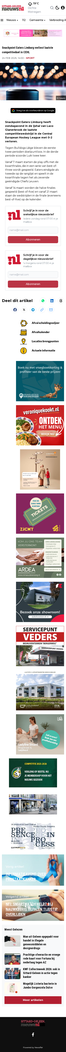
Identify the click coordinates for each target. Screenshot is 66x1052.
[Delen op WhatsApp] (43, 300)
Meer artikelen (33, 1000)
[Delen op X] (24, 310)
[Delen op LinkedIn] (52, 300)
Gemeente (36, 20)
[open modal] (63, 8)
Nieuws (11, 20)
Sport (30, 58)
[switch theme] (57, 7)
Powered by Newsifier (33, 1047)
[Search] (52, 8)
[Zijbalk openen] (2, 20)
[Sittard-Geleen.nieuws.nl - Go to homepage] (33, 1023)
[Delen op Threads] (61, 300)
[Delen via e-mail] (51, 310)
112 (24, 20)
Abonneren (33, 239)
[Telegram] (33, 310)
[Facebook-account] (33, 1035)
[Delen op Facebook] (15, 310)
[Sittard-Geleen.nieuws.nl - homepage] (13, 8)
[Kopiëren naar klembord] (42, 310)
